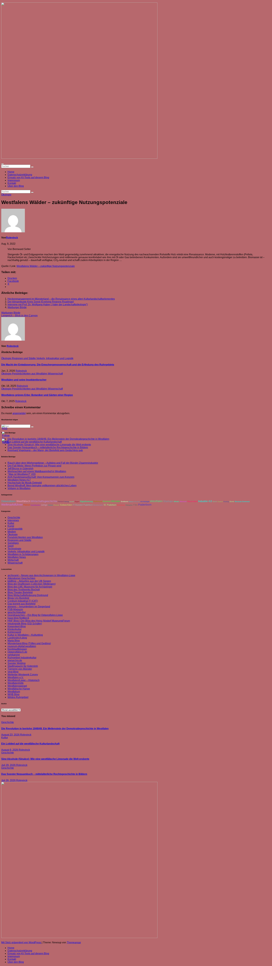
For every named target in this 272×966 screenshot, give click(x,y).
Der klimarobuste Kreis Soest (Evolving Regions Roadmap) (41, 301)
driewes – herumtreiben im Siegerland (29, 606)
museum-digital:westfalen (22, 646)
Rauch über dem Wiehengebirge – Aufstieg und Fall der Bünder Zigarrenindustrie (53, 463)
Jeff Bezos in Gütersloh (20, 468)
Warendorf (192, 501)
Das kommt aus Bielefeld (21, 603)
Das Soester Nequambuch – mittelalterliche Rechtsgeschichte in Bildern (48, 447)
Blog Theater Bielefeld (20, 592)
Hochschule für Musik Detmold (25, 482)
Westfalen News (17, 557)
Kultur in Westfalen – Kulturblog (25, 635)
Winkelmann (121, 505)
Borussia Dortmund (242, 501)
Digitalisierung (86, 501)
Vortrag (66, 501)
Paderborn (144, 504)
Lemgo (44, 505)
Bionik (232, 501)
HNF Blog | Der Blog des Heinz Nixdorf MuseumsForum (39, 620)
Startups (168, 501)
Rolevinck (12, 237)
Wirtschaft (13, 560)
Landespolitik (15, 528)
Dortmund (97, 501)
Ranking (226, 501)
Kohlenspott (14, 632)
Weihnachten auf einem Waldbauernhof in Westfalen (37, 471)
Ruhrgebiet (129, 505)
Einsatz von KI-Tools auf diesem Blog (28, 177)
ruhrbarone (14, 654)
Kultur (11, 523)
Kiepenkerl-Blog (17, 626)
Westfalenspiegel (17, 686)
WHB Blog (13, 694)
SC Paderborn (110, 505)
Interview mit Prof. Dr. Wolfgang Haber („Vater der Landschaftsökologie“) (48, 304)
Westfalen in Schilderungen (23, 554)
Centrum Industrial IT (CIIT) (23, 601)
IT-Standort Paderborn (83, 505)
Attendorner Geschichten (21, 578)
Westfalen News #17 (19, 480)
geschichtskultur (17, 612)
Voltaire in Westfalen (19, 488)
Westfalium (14, 691)
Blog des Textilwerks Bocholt (24, 589)
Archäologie (144, 501)
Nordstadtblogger (17, 649)
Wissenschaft (55, 373)
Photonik (56, 505)
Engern (77, 501)
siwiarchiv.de (15, 660)
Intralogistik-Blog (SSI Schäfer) (25, 623)
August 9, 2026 (10, 749)
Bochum (137, 501)
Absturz (131, 501)
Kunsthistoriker (35, 505)
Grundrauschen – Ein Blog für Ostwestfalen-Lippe (35, 615)
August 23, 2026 (10, 734)
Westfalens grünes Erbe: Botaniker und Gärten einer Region (37, 395)
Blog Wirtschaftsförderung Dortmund (28, 595)
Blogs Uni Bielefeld (18, 598)
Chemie (50, 505)
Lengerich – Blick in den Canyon (19, 315)
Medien (12, 531)
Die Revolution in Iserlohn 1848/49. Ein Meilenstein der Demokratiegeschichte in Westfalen (58, 439)
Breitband (124, 501)
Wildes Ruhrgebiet (18, 697)
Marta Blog (14, 640)
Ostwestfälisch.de (17, 652)
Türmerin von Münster (20, 669)
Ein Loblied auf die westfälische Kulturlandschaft (30, 743)
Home (11, 171)
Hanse (26, 505)
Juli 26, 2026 (8, 780)
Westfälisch (23, 501)
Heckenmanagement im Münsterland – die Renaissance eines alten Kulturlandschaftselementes (61, 298)
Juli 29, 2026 (8, 765)
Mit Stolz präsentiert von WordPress (21, 942)
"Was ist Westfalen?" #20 (22, 474)
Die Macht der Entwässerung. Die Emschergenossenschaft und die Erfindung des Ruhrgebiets (57, 364)
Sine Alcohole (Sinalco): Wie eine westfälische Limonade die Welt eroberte (49, 444)
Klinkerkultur (15, 629)
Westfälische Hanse (19, 688)
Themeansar (74, 942)
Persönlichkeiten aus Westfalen (30, 373)
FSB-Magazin (15, 609)
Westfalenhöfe (16, 683)
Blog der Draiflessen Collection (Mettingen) (32, 584)
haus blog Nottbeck (18, 618)
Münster (115, 501)
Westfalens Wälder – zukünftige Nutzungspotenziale (46, 266)
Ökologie (6, 194)
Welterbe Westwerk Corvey (23, 674)
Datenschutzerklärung (20, 174)
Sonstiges (13, 543)
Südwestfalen (66, 505)
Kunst (11, 526)
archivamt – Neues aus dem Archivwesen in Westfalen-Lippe (41, 575)
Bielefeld (107, 501)
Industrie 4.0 (205, 501)
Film (135, 505)
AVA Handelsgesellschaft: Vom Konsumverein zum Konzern (41, 477)
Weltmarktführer (12, 504)
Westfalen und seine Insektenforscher (23, 379)
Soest (214, 501)
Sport (11, 545)
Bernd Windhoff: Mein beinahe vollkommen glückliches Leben (42, 485)
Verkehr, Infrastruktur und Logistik (54, 358)
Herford (61, 501)
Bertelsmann (98, 505)
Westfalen (156, 501)
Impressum (14, 180)
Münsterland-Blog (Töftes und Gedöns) (29, 643)
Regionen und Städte (24, 358)
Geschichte (14, 517)
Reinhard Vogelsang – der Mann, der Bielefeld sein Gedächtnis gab (45, 450)
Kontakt (12, 183)
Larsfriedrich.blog (17, 637)
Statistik (220, 501)
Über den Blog (16, 186)
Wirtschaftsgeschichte (44, 501)
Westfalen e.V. (16, 677)
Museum (183, 501)
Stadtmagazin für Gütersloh (23, 666)
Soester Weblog (17, 663)
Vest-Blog (13, 671)
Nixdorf (71, 501)
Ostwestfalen (8, 501)
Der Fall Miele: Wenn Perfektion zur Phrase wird (34, 465)
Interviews (13, 520)
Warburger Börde (17, 307)
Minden (176, 501)
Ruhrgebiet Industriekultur (22, 657)
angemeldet (19, 413)
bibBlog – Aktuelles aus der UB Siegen (29, 581)
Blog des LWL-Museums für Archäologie (30, 586)
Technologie (14, 548)
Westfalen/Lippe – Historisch (24, 680)
